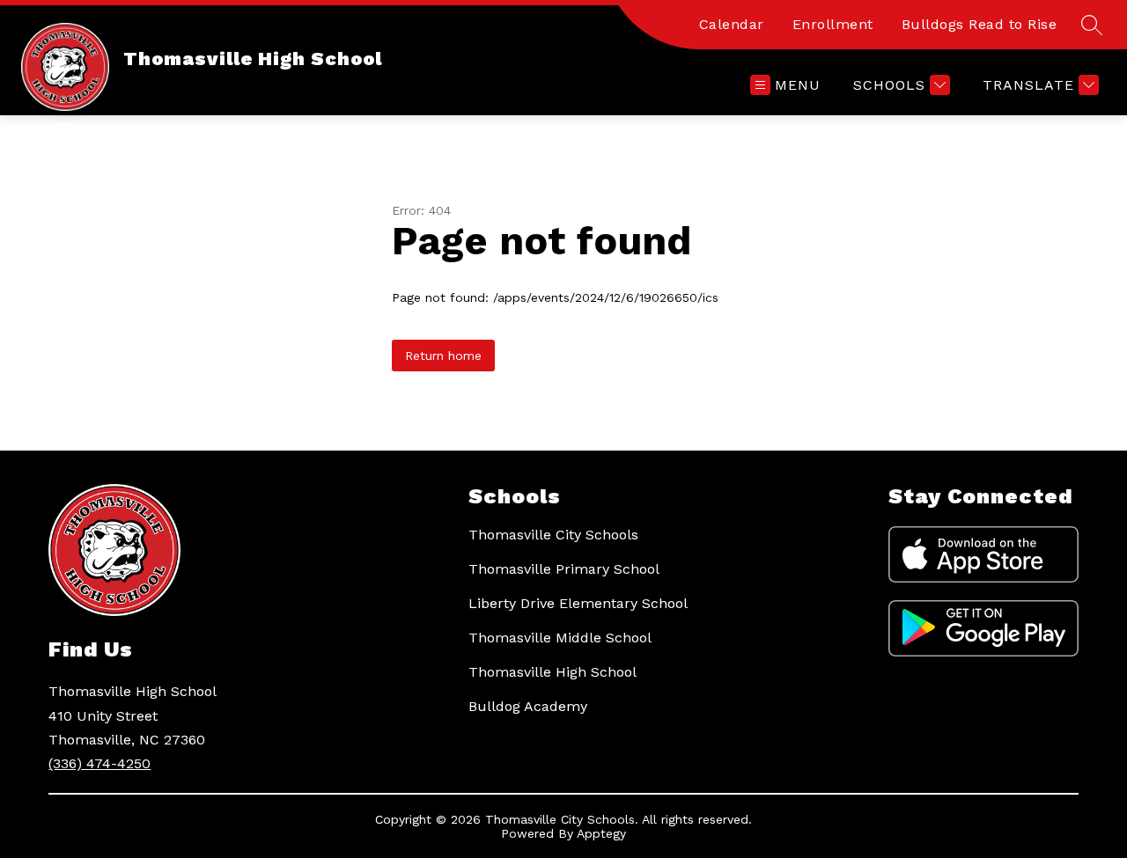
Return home (443, 355)
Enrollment (832, 24)
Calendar (731, 24)
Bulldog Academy (527, 706)
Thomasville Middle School (560, 637)
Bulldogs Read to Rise (979, 24)
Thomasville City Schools (553, 534)
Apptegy (601, 833)
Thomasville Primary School (563, 569)
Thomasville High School (552, 672)
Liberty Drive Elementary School (578, 603)
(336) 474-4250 (99, 763)
